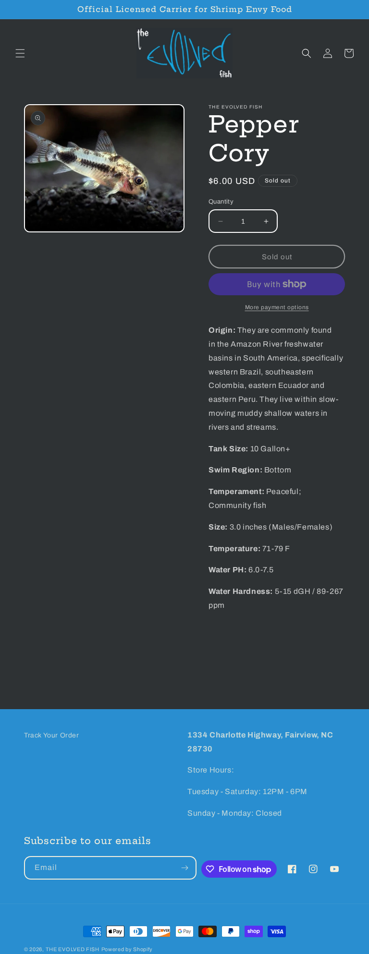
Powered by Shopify (127, 949)
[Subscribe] (185, 868)
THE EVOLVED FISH (72, 949)
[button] (20, 53)
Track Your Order (51, 735)
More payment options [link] (277, 307)
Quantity (221, 201)
